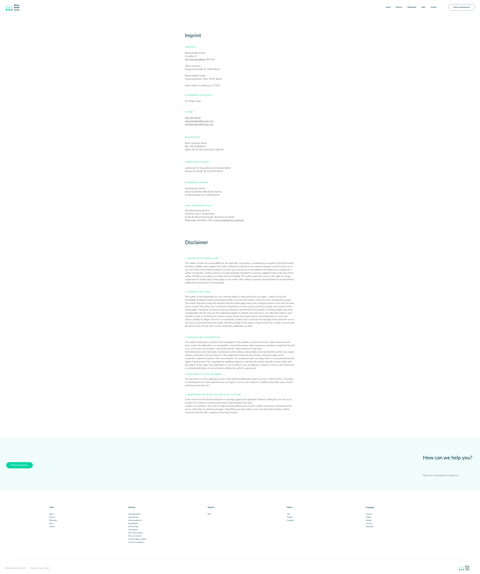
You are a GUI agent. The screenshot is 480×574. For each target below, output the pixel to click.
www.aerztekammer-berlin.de (229, 220)
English (368, 517)
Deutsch (369, 514)
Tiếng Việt (369, 526)
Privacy (39, 568)
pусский (369, 523)
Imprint (33, 568)
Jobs (288, 514)
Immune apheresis (134, 520)
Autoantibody (133, 523)
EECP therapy (133, 526)
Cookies (46, 568)
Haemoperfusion (134, 514)
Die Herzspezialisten (195, 59)
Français (369, 520)
